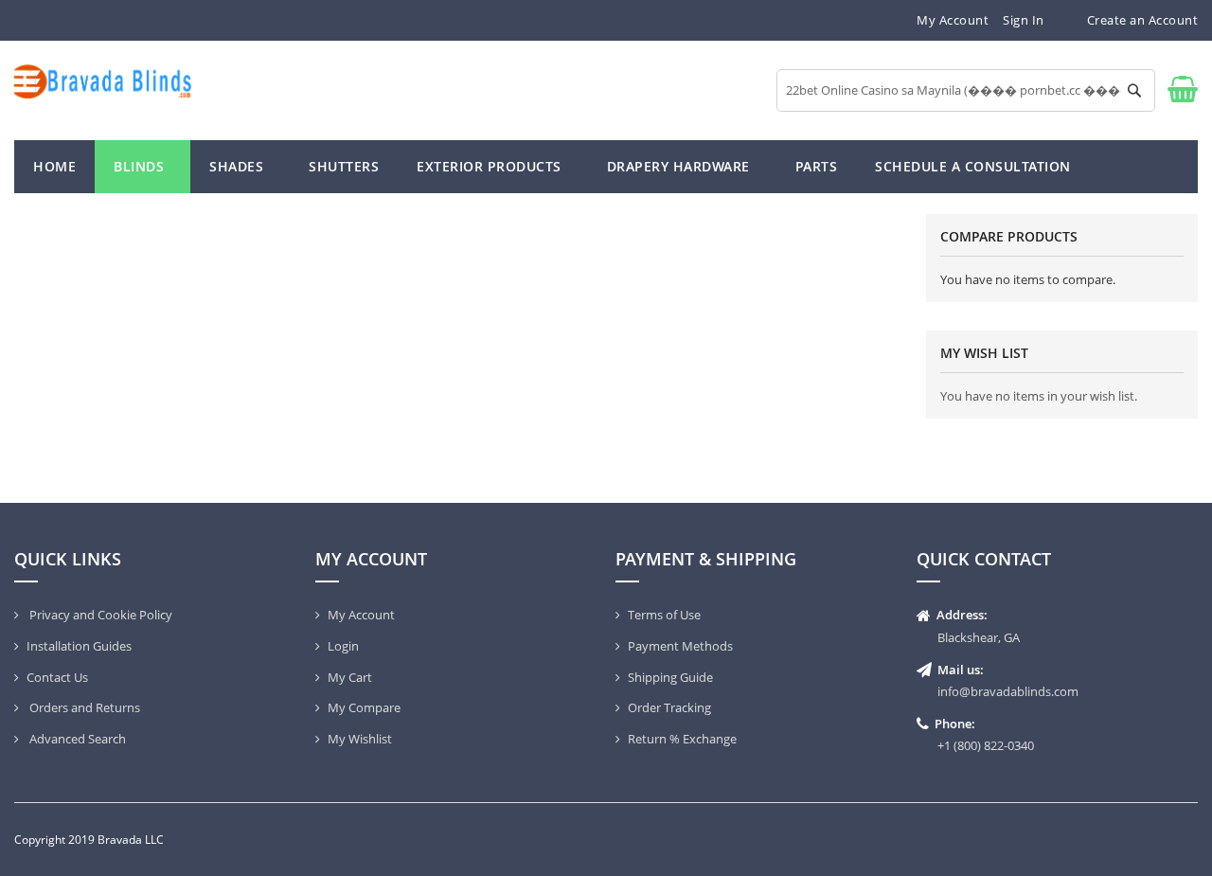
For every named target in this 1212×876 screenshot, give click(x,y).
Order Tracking (669, 707)
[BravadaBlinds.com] (103, 81)
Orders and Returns (83, 707)
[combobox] (965, 90)
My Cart (350, 677)
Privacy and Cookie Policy (99, 614)
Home (54, 166)
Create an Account (1143, 19)
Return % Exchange (682, 738)
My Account (953, 19)
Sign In (1023, 19)
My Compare (364, 707)
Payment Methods (680, 645)
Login (343, 645)
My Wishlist (360, 738)
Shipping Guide (670, 677)
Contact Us (57, 677)
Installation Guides (79, 645)
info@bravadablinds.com (1007, 691)
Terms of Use (664, 614)
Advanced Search (76, 738)
